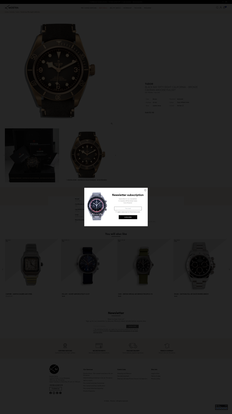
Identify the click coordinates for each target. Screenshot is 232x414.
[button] (145, 190)
